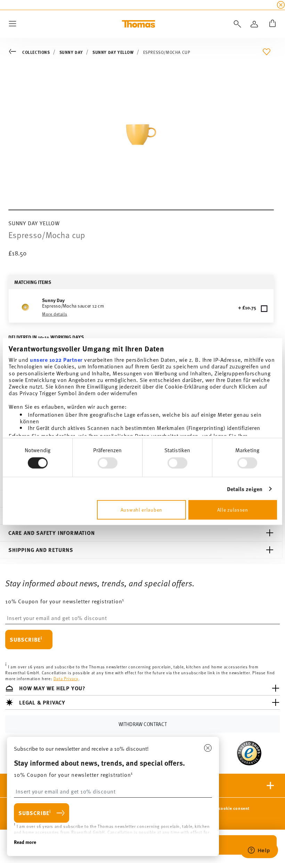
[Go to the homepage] (138, 24)
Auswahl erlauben (141, 509)
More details (54, 314)
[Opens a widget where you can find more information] (259, 851)
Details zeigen (244, 489)
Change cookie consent (226, 808)
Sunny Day (71, 52)
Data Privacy (66, 678)
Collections (36, 52)
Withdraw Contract (143, 723)
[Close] (208, 748)
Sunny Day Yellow (113, 52)
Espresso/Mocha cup (166, 52)
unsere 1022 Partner (56, 360)
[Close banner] (281, 5)
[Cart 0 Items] (271, 24)
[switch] (107, 463)
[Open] (236, 24)
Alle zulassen (232, 509)
